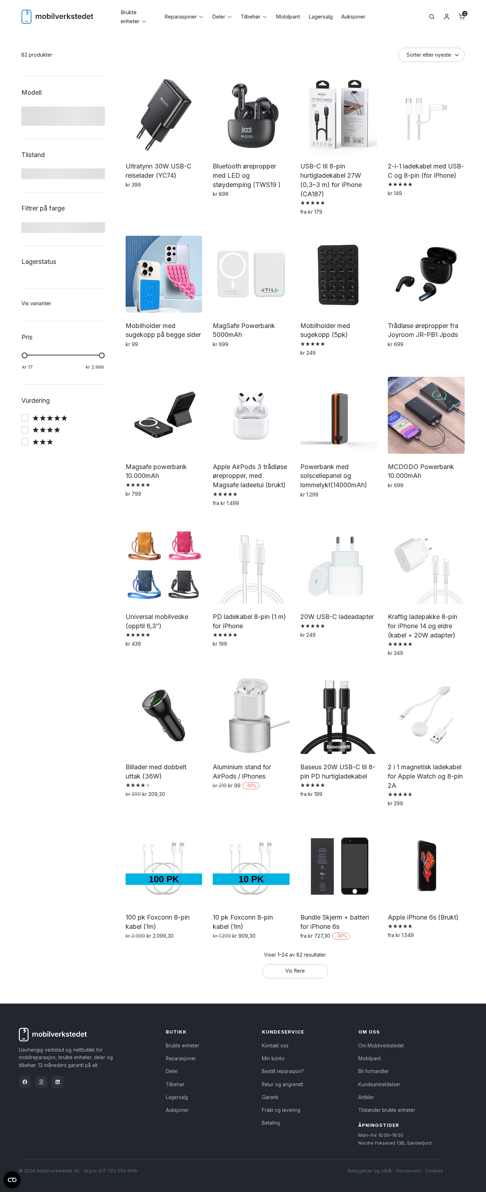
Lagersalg (320, 16)
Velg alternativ (232, 209)
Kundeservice (283, 1032)
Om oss (369, 1032)
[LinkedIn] (58, 1082)
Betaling (271, 1123)
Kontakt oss (275, 1045)
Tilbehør (250, 16)
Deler (218, 16)
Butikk (176, 1032)
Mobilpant (288, 16)
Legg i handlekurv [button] (150, 200)
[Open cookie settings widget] (12, 1178)
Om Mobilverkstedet (381, 1045)
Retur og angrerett (282, 1084)
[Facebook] (25, 1082)
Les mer (224, 801)
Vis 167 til (32, 416)
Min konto (273, 1058)
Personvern (408, 1170)
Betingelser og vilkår (370, 1170)
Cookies (434, 1170)
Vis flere (295, 971)
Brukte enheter (182, 1045)
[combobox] (57, 116)
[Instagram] (41, 1082)
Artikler (366, 1097)
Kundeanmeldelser (379, 1084)
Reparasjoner (180, 16)
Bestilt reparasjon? (283, 1071)
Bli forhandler (373, 1071)
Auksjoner (353, 16)
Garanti (270, 1097)
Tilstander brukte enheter (386, 1110)
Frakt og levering (281, 1110)
